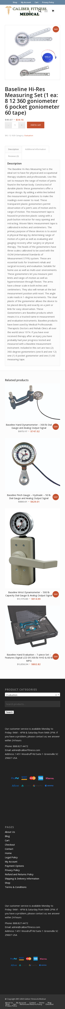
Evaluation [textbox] (31, 694)
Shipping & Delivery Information (22, 878)
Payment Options (14, 865)
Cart (36, 2)
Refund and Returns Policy (19, 874)
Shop (15, 2)
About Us (10, 831)
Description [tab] (13, 149)
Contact (9, 848)
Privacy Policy (48, 2)
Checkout (10, 844)
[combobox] (32, 695)
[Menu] (46, 11)
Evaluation (28, 135)
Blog (7, 836)
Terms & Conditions (16, 887)
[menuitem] (15, 2)
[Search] (38, 11)
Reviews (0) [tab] (13, 156)
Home (8, 853)
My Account (26, 2)
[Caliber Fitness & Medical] (27, 11)
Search (9, 712)
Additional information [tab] (35, 149)
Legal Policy (11, 857)
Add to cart (36, 125)
